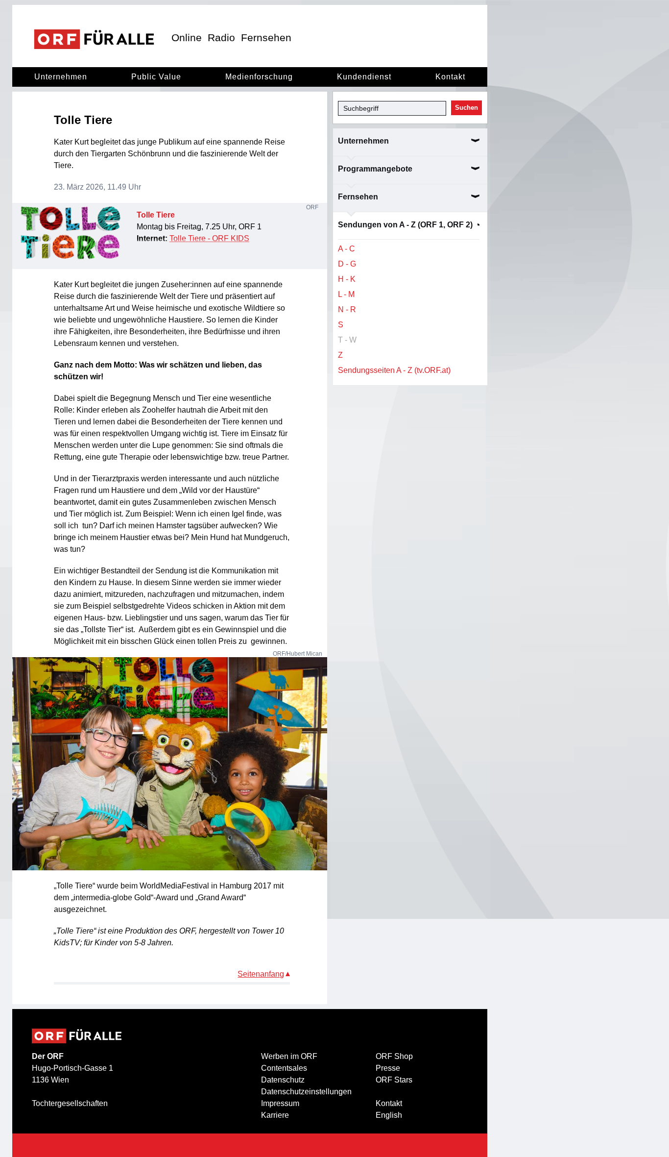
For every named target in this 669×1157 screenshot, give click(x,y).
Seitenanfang (261, 974)
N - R (347, 309)
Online (186, 37)
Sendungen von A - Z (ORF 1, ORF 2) (405, 225)
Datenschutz (283, 1080)
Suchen (466, 107)
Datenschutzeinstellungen (306, 1091)
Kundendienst (364, 77)
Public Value (156, 77)
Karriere (275, 1115)
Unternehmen (60, 77)
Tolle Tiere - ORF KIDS (209, 238)
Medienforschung (259, 77)
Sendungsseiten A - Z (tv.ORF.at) (394, 370)
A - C (346, 249)
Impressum (280, 1103)
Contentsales (284, 1068)
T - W (347, 340)
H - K (347, 279)
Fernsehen (266, 37)
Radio (221, 37)
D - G (347, 264)
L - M (346, 294)
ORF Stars (394, 1080)
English (389, 1115)
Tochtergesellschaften (70, 1103)
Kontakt (450, 77)
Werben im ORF (289, 1056)
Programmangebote (375, 169)
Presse (388, 1068)
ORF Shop (394, 1056)
